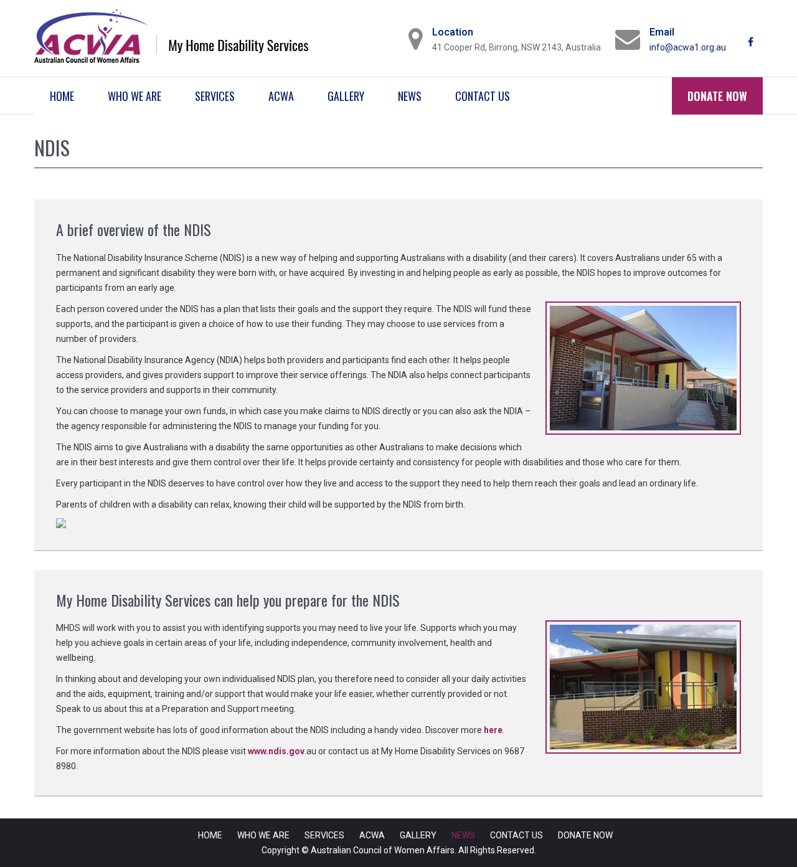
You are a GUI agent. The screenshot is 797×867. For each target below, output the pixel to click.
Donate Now (717, 96)
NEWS (410, 96)
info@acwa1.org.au (687, 47)
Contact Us (482, 96)
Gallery (346, 96)
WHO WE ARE (134, 96)
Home (62, 96)
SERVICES (215, 96)
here (493, 730)
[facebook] (751, 37)
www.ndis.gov (276, 751)
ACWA (281, 96)
